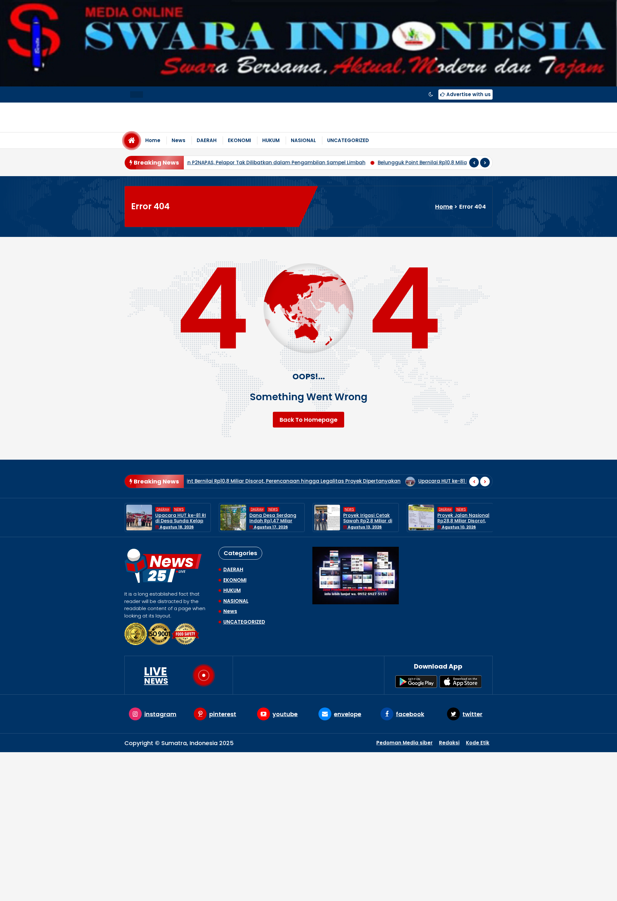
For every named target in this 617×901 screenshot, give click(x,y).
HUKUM (271, 140)
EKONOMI (239, 140)
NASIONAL (303, 140)
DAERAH (207, 140)
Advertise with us (468, 94)
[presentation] (474, 162)
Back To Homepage (308, 420)
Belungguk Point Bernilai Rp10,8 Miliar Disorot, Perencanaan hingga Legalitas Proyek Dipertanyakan (403, 162)
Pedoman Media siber (404, 742)
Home (152, 140)
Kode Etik (477, 742)
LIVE (156, 675)
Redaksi (449, 742)
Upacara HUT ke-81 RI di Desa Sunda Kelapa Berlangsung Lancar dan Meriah (403, 481)
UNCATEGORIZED (348, 140)
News (178, 140)
